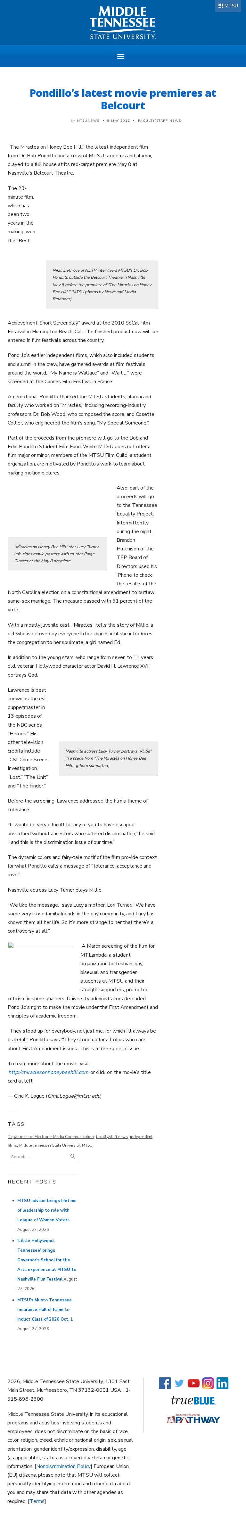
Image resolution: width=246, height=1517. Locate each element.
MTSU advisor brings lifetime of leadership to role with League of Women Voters (47, 1210)
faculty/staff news (112, 1136)
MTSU (231, 6)
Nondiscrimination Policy (63, 1466)
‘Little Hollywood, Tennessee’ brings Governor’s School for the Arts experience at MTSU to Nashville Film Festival (46, 1260)
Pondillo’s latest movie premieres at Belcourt (123, 99)
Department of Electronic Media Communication (51, 1136)
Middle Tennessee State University (49, 1145)
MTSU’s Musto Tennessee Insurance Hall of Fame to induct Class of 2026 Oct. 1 (45, 1309)
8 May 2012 (118, 121)
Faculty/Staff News (159, 121)
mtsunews (88, 121)
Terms (37, 1501)
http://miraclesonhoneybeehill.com (48, 1072)
